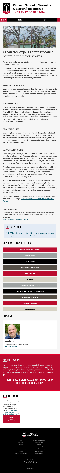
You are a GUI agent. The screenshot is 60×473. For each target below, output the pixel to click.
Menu (4, 20)
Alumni (10, 233)
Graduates (51, 233)
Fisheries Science (30, 255)
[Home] (30, 9)
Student (27, 236)
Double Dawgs (21, 442)
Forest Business (30, 273)
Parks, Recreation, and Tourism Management (30, 291)
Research (20, 233)
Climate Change (38, 233)
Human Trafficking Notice (21, 453)
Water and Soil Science (30, 303)
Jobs (45, 20)
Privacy (21, 451)
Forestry (30, 279)
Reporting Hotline (39, 453)
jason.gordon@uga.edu (12, 346)
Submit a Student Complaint (11, 419)
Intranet (19, 20)
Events (45, 233)
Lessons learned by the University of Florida (15, 219)
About (21, 440)
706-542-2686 (12, 410)
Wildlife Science (30, 309)
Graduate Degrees (39, 442)
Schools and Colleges (39, 446)
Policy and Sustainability (30, 297)
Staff (35, 236)
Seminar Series (20, 236)
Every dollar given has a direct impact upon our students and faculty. (30, 381)
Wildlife (29, 233)
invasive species (10, 236)
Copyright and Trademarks (39, 449)
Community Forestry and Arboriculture (30, 249)
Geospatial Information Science (30, 285)
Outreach (39, 444)
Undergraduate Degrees (39, 440)
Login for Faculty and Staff (11, 414)
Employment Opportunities (21, 449)
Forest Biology (30, 261)
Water (32, 236)
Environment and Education (30, 267)
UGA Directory (21, 448)
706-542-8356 (10, 412)
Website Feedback (39, 451)
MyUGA (39, 448)
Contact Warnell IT (21, 446)
